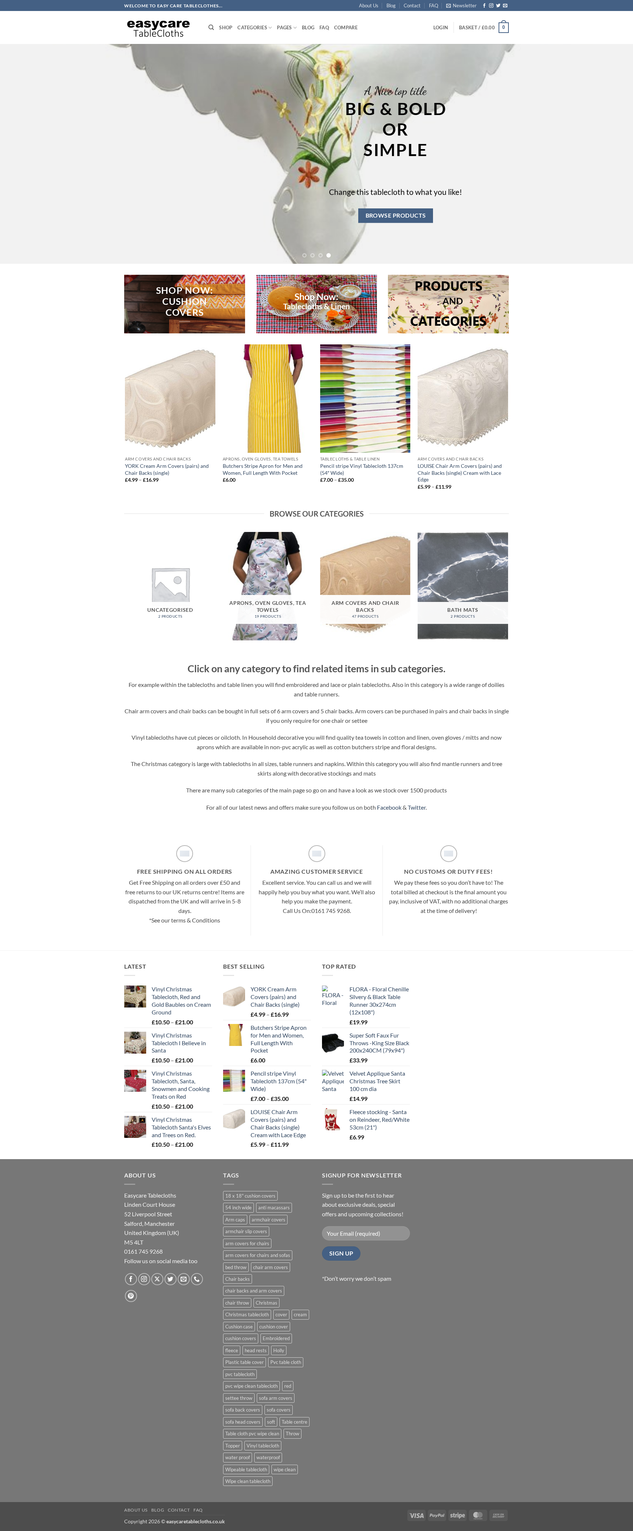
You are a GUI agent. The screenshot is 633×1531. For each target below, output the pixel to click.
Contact (412, 5)
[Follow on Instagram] (491, 5)
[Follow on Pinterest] (131, 1296)
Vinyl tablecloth (263, 1446)
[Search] (211, 27)
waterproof (268, 1457)
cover (281, 1314)
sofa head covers (242, 1422)
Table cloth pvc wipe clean (252, 1433)
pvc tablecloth (240, 1374)
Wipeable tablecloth (246, 1469)
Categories (252, 27)
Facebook (389, 807)
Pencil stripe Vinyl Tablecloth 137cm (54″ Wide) (361, 469)
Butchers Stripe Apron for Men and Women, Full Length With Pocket (263, 469)
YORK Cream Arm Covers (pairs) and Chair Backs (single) (167, 469)
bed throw (236, 1267)
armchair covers (268, 1220)
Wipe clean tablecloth (247, 1481)
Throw (292, 1433)
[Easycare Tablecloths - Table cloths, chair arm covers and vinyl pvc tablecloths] (160, 27)
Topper (232, 1446)
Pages (284, 27)
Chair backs (237, 1279)
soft (271, 1422)
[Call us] (197, 1279)
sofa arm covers (275, 1398)
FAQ (433, 5)
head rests (256, 1350)
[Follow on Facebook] (484, 5)
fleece (231, 1350)
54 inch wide (238, 1207)
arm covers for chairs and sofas (257, 1255)
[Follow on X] (157, 1279)
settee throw (238, 1398)
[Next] (611, 154)
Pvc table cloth (285, 1362)
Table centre (294, 1422)
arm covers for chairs (247, 1243)
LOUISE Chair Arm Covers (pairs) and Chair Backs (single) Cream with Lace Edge (460, 472)
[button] (461, 5)
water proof (237, 1457)
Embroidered (276, 1338)
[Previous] (22, 154)
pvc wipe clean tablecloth (251, 1386)
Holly (278, 1350)
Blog (391, 5)
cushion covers (240, 1338)
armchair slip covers (246, 1231)
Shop (225, 27)
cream (300, 1314)
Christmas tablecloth (247, 1314)
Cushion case (239, 1327)
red (287, 1386)
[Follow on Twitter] (498, 5)
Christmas (266, 1303)
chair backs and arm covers (253, 1291)
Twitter (417, 807)
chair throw (237, 1303)
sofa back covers (242, 1410)
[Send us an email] (505, 5)
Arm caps (235, 1220)
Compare (346, 27)
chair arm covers (270, 1267)
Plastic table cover (244, 1362)
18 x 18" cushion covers (250, 1196)
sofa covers (278, 1410)
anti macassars (274, 1207)
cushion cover (273, 1327)
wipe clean (285, 1469)
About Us (368, 5)
